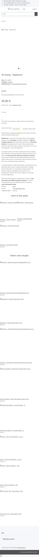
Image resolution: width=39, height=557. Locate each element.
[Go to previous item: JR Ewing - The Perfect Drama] (7, 22)
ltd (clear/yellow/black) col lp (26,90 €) (12, 95)
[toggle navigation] (3, 9)
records (10, 82)
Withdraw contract (9, 539)
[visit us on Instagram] (2, 544)
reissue (22, 188)
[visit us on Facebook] (2, 542)
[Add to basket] (2, 28)
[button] (28, 9)
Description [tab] (16, 129)
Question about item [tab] (29, 129)
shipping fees (21, 547)
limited (18, 188)
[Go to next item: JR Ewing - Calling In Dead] (10, 22)
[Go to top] (0, 556)
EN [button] (24, 9)
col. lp (14, 188)
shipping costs (17, 105)
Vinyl (14, 186)
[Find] (36, 14)
